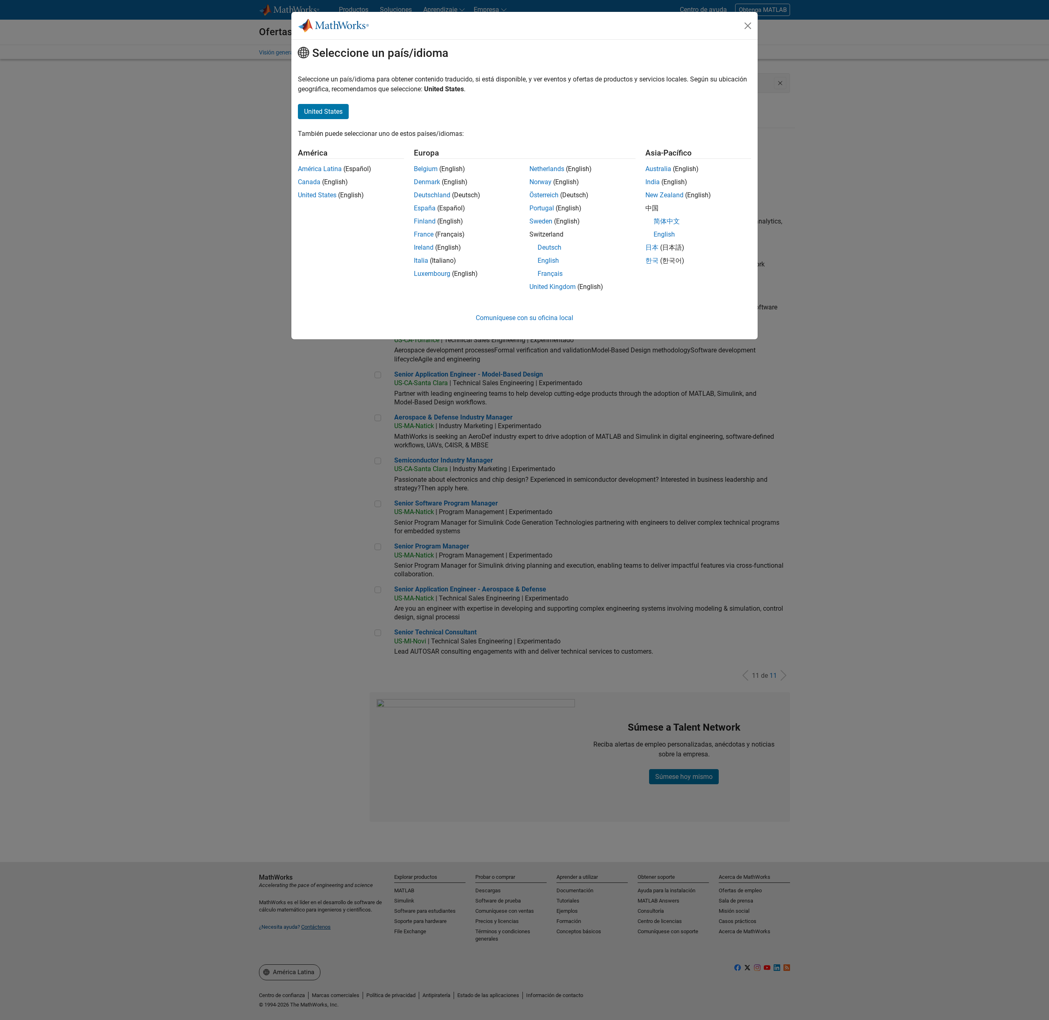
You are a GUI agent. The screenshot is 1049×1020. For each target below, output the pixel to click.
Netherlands (546, 169)
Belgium (426, 169)
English (548, 260)
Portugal (541, 208)
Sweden (540, 221)
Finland (425, 221)
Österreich (544, 195)
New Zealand (664, 195)
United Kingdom (552, 287)
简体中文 (667, 221)
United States (317, 195)
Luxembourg (432, 274)
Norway (540, 182)
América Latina (320, 169)
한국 (651, 260)
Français (550, 274)
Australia (658, 169)
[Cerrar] (747, 25)
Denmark (427, 182)
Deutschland (432, 195)
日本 (651, 247)
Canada (309, 182)
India (652, 182)
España (425, 208)
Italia (421, 260)
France (424, 234)
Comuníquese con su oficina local (524, 318)
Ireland (424, 247)
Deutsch (549, 247)
